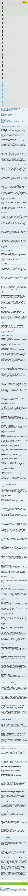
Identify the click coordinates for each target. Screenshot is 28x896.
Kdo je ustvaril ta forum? (5, 119)
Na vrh (3, 136)
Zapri (24, 2)
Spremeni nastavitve (3, 94)
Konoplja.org (4, 883)
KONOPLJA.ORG (7, 888)
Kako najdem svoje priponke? (6, 115)
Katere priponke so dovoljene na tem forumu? (9, 114)
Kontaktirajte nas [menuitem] (18, 883)
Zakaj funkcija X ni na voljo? (5, 120)
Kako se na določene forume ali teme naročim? (9, 109)
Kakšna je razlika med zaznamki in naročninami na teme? (11, 108)
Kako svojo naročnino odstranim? (6, 110)
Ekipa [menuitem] (24, 883)
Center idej (17, 852)
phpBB (9, 885)
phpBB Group (24, 841)
